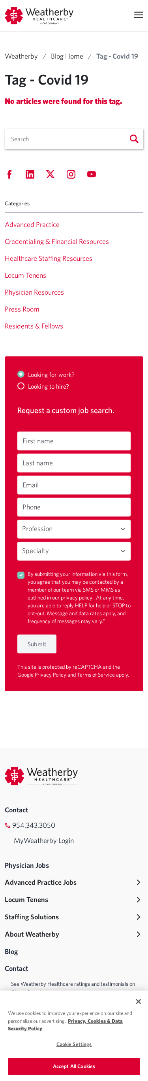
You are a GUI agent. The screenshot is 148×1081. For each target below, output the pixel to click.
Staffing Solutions (32, 917)
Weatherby (21, 56)
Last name (37, 463)
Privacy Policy (51, 674)
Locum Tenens (25, 275)
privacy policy (77, 597)
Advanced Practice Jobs (41, 882)
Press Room (22, 309)
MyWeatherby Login (44, 840)
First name (38, 441)
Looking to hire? (48, 386)
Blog (11, 951)
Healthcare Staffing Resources (48, 258)
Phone (31, 507)
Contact (16, 810)
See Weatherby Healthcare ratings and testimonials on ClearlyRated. (73, 988)
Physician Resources (34, 292)
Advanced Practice (32, 224)
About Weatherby (32, 934)
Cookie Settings (74, 1044)
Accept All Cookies (74, 1066)
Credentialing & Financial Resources (57, 241)
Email (30, 485)
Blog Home (67, 56)
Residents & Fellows (34, 326)
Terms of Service (96, 674)
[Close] (138, 1001)
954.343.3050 (33, 825)
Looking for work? (51, 374)
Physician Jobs (27, 865)
